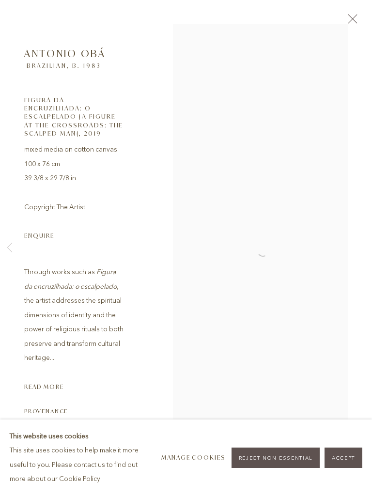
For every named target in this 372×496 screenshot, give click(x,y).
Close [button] (350, 22)
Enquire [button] (39, 235)
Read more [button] (44, 386)
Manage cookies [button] (193, 457)
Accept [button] (343, 458)
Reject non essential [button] (275, 458)
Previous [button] (9, 248)
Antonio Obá (64, 53)
